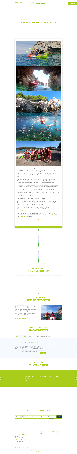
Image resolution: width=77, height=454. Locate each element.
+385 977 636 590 (18, 2)
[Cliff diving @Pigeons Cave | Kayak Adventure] (38, 231)
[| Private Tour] (38, 242)
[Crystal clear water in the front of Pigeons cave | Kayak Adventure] (38, 229)
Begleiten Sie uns (32, 26)
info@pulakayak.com (38, 451)
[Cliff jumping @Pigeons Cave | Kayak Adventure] (38, 241)
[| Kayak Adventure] (38, 230)
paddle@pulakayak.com (26, 443)
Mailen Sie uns (18, 4)
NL (61, 2)
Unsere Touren (44, 26)
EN (58, 2)
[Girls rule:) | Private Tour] (38, 238)
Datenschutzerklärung (21, 447)
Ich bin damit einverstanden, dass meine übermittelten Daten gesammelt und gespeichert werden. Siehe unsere (38, 418)
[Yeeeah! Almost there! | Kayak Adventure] (38, 232)
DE (60, 2)
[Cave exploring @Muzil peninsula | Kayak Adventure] (38, 248)
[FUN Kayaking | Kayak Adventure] (38, 237)
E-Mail (51, 214)
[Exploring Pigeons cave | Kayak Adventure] (38, 240)
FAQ (15, 447)
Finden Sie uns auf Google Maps (21, 446)
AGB (27, 447)
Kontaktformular (24, 216)
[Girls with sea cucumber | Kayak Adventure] (38, 257)
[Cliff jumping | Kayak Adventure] (38, 251)
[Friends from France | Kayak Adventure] (38, 252)
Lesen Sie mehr (42, 353)
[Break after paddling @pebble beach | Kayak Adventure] (38, 259)
